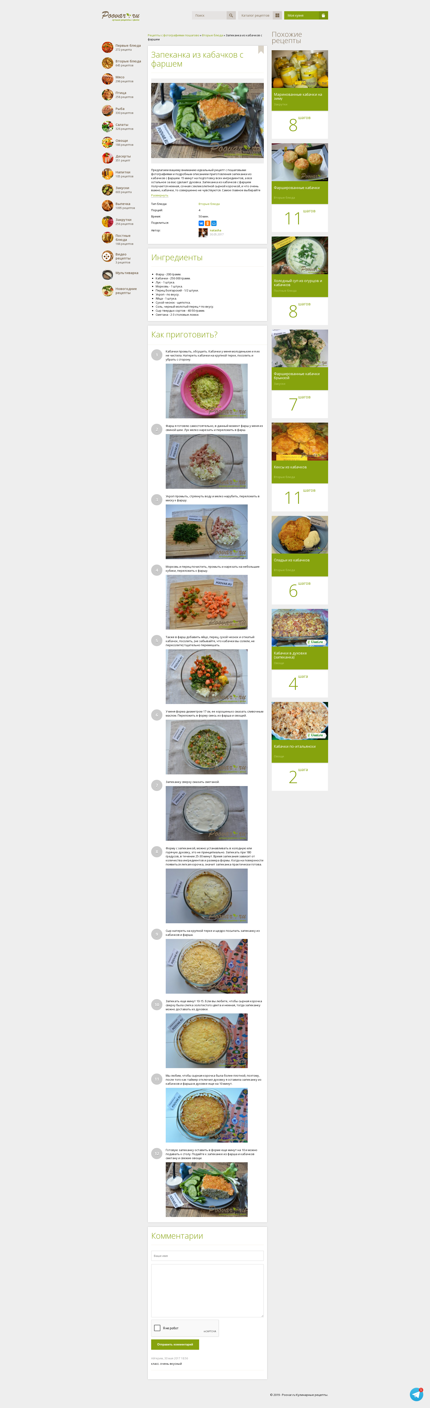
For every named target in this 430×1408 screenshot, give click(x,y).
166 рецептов (124, 239)
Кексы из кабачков (290, 467)
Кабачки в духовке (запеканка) (290, 655)
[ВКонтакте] (201, 223)
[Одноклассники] (207, 223)
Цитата (259, 1358)
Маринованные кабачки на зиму (298, 96)
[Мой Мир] (214, 223)
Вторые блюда (209, 204)
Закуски (279, 384)
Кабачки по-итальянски (295, 746)
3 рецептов (123, 258)
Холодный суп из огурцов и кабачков (298, 283)
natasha (215, 230)
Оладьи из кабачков (292, 560)
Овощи (279, 663)
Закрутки (280, 104)
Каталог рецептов (255, 15)
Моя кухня (295, 15)
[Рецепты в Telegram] (416, 1394)
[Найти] (231, 15)
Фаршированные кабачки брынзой (297, 376)
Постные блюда (285, 291)
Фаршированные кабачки (297, 188)
